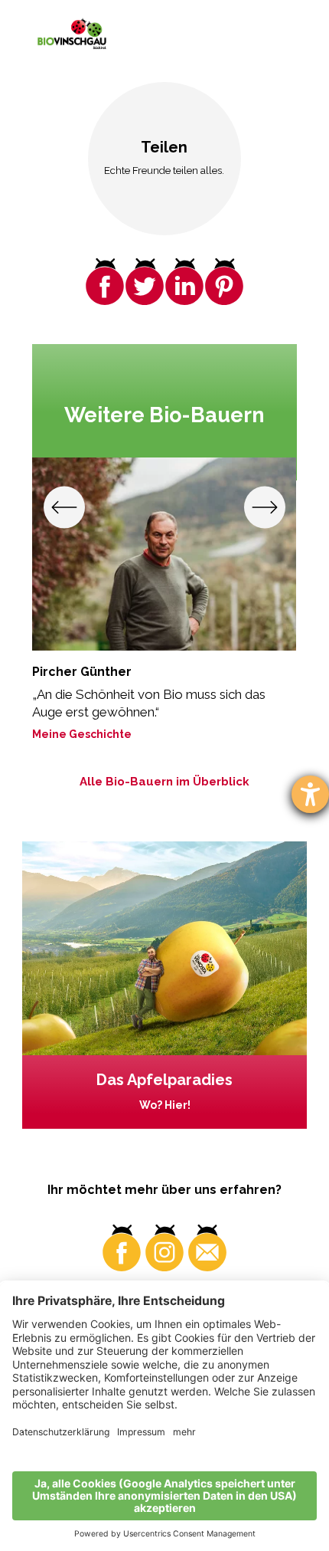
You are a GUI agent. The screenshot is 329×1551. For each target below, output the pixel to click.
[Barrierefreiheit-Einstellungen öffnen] (310, 794)
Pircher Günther (82, 671)
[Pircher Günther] (164, 554)
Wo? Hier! (165, 1105)
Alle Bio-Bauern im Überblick (164, 782)
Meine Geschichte (82, 734)
